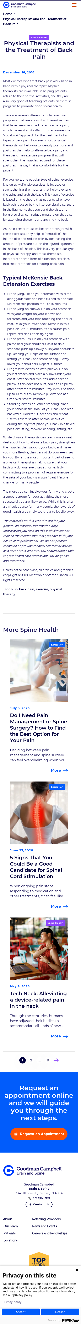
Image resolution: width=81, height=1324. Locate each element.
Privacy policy (12, 1302)
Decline (60, 1312)
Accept (21, 1312)
